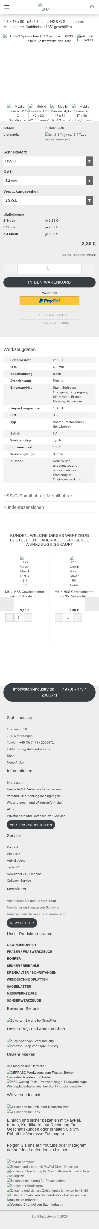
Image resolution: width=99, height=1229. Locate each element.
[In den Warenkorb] (36, 618)
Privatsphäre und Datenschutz (29, 816)
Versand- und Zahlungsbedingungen (33, 796)
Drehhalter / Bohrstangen (31, 972)
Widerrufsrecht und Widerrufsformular (34, 802)
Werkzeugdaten (19, 349)
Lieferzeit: (11, 134)
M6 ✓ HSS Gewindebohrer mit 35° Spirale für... (74, 593)
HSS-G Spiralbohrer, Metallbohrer (37, 495)
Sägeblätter (19, 986)
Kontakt (12, 847)
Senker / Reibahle (23, 965)
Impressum (15, 782)
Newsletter (14, 874)
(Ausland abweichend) (57, 139)
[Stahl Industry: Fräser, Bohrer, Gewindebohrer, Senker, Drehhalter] (49, 7)
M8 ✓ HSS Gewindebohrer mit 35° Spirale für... (24, 593)
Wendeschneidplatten (27, 979)
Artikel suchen (17, 860)
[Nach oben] (13, 1222)
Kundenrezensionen (23, 507)
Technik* (13, 867)
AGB (10, 809)
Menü (7, 7)
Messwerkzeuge (22, 993)
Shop (11, 756)
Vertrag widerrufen (31, 825)
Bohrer (14, 958)
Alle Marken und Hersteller (26, 1066)
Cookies (59, 816)
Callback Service (19, 880)
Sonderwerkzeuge (24, 1000)
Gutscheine (33, 874)
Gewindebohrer (21, 945)
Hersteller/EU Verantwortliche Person (34, 789)
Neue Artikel (15, 762)
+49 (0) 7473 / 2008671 (36, 742)
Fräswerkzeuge (37, 951)
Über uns (13, 854)
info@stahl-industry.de (34, 749)
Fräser (13, 951)
